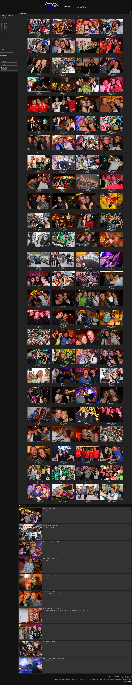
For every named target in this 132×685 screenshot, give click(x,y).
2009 (4, 40)
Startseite (21, 13)
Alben (2, 20)
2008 (4, 41)
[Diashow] (128, 13)
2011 (4, 38)
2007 (4, 42)
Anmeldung (5, 58)
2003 (4, 46)
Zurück (78, 16)
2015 (4, 34)
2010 (4, 39)
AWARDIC (81, 4)
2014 (4, 35)
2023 (4, 26)
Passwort (3, 64)
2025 (4, 24)
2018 (4, 31)
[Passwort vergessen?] (15, 69)
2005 (4, 44)
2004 (4, 45)
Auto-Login (4, 67)
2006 (4, 43)
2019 (4, 30)
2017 (4, 32)
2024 (4, 25)
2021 (4, 28)
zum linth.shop (81, 2)
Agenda (4, 17)
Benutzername (4, 61)
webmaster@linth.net (82, 7)
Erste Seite (73, 16)
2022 (4, 27)
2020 (4, 29)
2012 (4, 37)
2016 (4, 33)
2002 (4, 47)
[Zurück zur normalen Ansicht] (131, 13)
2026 (4, 23)
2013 (4, 36)
